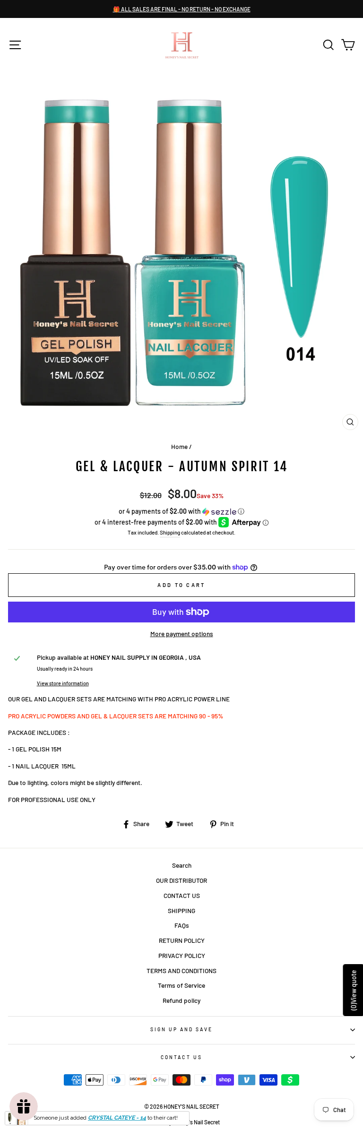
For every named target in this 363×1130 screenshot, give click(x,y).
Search (181, 865)
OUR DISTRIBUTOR (181, 880)
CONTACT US (182, 895)
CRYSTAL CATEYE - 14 (117, 1117)
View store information (63, 683)
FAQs (181, 925)
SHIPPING (181, 910)
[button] (181, 511)
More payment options (181, 634)
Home (179, 446)
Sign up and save (181, 1029)
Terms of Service (181, 985)
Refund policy (181, 1000)
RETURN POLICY (182, 940)
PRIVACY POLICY (181, 955)
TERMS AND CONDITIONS (181, 970)
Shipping (170, 532)
